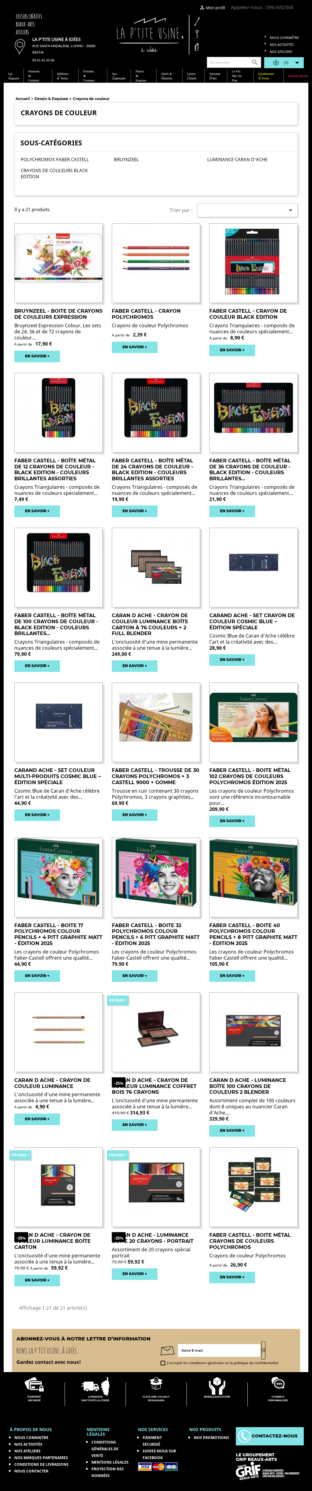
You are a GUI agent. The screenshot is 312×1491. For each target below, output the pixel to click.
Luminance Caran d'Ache (237, 159)
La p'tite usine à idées (56, 40)
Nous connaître (284, 37)
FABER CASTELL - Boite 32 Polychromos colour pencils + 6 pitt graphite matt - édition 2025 (156, 934)
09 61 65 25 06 (43, 60)
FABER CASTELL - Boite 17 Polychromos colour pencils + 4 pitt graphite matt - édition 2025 (58, 934)
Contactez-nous (274, 1436)
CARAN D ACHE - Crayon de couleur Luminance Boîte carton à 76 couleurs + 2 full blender (150, 624)
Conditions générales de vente (105, 1449)
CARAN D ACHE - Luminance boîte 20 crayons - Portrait (152, 1238)
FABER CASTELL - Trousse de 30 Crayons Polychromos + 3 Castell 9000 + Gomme (155, 776)
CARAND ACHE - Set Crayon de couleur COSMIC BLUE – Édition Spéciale (252, 622)
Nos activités (282, 44)
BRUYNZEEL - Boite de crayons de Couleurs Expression (58, 314)
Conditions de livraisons (41, 1464)
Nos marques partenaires (41, 1457)
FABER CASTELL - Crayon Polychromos (146, 314)
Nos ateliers (281, 51)
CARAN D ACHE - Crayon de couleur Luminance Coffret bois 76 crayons (154, 1086)
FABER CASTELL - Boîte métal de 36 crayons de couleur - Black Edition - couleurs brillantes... (250, 469)
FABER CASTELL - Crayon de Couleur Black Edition (248, 314)
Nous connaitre (31, 1437)
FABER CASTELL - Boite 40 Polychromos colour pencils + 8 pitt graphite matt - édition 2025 (253, 934)
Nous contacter (31, 1471)
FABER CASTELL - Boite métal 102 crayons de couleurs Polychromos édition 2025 (250, 776)
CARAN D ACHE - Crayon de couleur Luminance (52, 1083)
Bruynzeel (126, 159)
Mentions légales (110, 1462)
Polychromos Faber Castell (55, 159)
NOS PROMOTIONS (211, 1437)
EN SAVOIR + (37, 356)
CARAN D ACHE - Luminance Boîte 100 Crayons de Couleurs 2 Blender (247, 1086)
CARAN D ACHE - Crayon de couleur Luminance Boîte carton (52, 1241)
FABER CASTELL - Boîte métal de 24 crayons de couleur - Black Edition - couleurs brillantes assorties (152, 469)
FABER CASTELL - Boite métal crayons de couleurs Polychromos (250, 1241)
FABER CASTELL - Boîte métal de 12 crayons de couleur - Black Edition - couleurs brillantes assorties (55, 469)
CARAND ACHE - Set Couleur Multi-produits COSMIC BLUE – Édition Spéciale (57, 776)
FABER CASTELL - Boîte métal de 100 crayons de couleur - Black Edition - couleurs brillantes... (56, 624)
